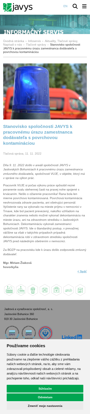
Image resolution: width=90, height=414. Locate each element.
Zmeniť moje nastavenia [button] (45, 405)
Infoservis (34, 41)
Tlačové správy (36, 44)
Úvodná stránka (13, 41)
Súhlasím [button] (45, 388)
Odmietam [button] (45, 397)
